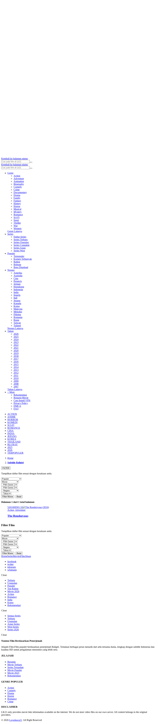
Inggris (17, 295)
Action (17, 175)
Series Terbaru (21, 239)
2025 (16, 336)
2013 (16, 370)
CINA (10, 430)
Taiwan (17, 322)
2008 (16, 383)
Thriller (17, 223)
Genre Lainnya (14, 231)
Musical (17, 209)
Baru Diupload (21, 267)
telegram (11, 567)
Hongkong (19, 286)
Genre (10, 173)
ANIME (11, 416)
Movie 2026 (13, 591)
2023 (16, 342)
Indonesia (18, 289)
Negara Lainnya (15, 328)
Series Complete (21, 245)
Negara (11, 270)
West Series (13, 627)
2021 (16, 347)
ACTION (12, 414)
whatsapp (12, 570)
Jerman (17, 284)
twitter (10, 564)
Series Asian (20, 248)
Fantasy (17, 200)
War (16, 225)
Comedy (18, 187)
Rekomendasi (20, 395)
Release (17, 264)
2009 (16, 381)
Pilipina (17, 314)
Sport (16, 220)
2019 (16, 353)
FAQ (16, 408)
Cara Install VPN (22, 400)
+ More (11, 392)
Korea (17, 306)
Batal (19, 496)
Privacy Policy (21, 403)
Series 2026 (13, 629)
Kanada (17, 303)
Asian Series (13, 624)
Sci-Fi (16, 217)
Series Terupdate (15, 667)
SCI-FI (10, 425)
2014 (16, 367)
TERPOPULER (15, 453)
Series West (19, 250)
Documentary (20, 192)
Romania (18, 317)
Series (10, 234)
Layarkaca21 (15, 720)
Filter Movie (7, 496)
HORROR (12, 419)
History (17, 203)
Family (17, 198)
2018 (16, 356)
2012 (16, 372)
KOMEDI (12, 422)
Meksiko (18, 311)
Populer (11, 253)
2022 (16, 345)
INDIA (11, 433)
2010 (16, 378)
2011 (16, 375)
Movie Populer (14, 670)
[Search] (31, 162)
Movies (16, 556)
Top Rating (12, 588)
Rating (17, 261)
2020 (16, 350)
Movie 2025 (13, 673)
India (16, 292)
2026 (16, 334)
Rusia (16, 320)
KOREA (11, 439)
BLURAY (12, 444)
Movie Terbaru (14, 664)
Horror (17, 206)
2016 (16, 361)
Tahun (10, 331)
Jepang (17, 300)
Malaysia (18, 309)
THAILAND (14, 441)
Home (4, 556)
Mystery (18, 212)
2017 (16, 359)
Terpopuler (19, 256)
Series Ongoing (21, 242)
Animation (19, 181)
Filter (22, 556)
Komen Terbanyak (23, 259)
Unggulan (12, 583)
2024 (16, 339)
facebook (11, 561)
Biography (19, 184)
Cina (16, 278)
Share (28, 556)
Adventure (19, 178)
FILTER (5, 468)
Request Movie (21, 397)
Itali (15, 298)
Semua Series (14, 615)
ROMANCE (13, 428)
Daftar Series (20, 236)
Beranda (11, 662)
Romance (18, 214)
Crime (17, 189)
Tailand (17, 325)
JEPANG (12, 436)
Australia (18, 275)
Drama (17, 195)
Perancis (18, 281)
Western (17, 228)
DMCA (17, 406)
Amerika (18, 273)
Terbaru (11, 580)
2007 (16, 386)
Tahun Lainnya (14, 389)
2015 (16, 364)
